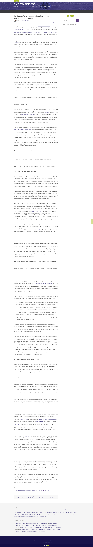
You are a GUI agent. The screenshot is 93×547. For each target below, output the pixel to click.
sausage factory (61, 514)
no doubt (41, 514)
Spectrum (31, 22)
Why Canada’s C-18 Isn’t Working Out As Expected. (34, 531)
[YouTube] (15, 1)
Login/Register (68, 1)
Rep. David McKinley (23, 419)
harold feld (44, 512)
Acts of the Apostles (53, 523)
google (40, 512)
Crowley (40, 229)
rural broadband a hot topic (44, 26)
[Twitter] (16, 1)
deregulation (16, 512)
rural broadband (19, 490)
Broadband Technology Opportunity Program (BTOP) (37, 383)
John (16, 525)
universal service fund (36, 490)
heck (47, 512)
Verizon (54, 112)
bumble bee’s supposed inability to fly (44, 283)
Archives (74, 1)
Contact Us (63, 1)
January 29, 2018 (25, 20)
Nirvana (46, 542)
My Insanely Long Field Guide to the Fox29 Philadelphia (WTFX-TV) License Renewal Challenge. (41, 527)
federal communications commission (30, 512)
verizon (23, 516)
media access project (67, 512)
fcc (21, 512)
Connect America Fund (19, 29)
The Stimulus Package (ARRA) (51, 22)
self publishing (67, 514)
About (58, 1)
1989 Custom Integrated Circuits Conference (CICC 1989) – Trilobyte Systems (31, 523)
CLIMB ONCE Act (39, 421)
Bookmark (47, 490)
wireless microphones (43, 516)
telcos (74, 514)
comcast (64, 510)
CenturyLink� (47, 112)
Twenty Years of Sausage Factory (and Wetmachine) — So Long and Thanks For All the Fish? (37, 525)
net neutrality (26, 514)
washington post (31, 516)
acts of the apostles (18, 509)
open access (45, 514)
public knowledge (55, 514)
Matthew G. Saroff (19, 531)
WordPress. (50, 542)
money (21, 514)
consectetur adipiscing (46, 540)
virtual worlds (26, 516)
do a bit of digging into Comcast (27, 114)
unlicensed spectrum (18, 516)
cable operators (42, 509)
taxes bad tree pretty (36, 211)
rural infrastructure (27, 490)
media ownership (74, 512)
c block (47, 509)
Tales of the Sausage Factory (39, 22)
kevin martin (60, 512)
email (19, 512)
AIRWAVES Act (27, 436)
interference (55, 512)
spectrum (71, 514)
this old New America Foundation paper (22, 129)
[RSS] (18, 1)
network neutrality (35, 514)
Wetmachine (24, 3)
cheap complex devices (57, 509)
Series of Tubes (25, 22)
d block (73, 509)
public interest (50, 514)
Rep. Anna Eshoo (54, 418)
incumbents (50, 512)
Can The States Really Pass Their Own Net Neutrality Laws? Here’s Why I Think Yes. (48, 496)
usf (41, 490)
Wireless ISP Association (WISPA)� (41, 280)
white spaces (36, 516)
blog (26, 509)
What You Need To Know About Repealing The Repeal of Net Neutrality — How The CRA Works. (25, 496)
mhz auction (17, 514)
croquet (70, 509)
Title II (76, 514)
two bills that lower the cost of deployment (48, 419)
